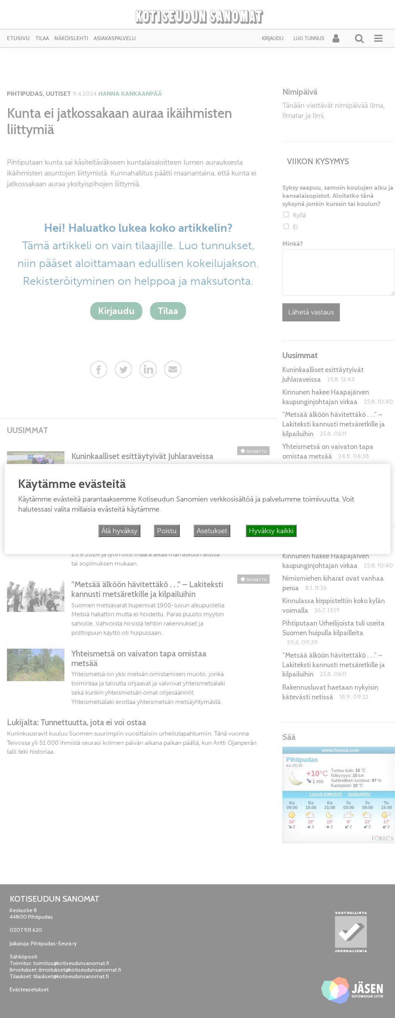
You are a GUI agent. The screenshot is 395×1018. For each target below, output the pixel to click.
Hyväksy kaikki (271, 531)
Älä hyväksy (119, 531)
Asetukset (212, 531)
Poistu (167, 531)
